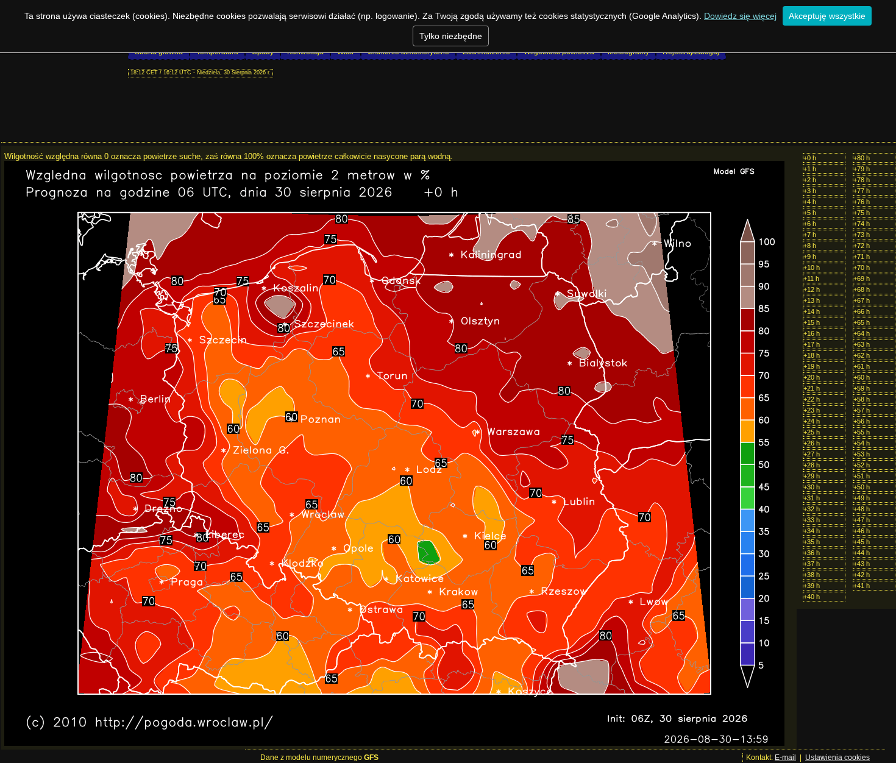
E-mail (785, 757)
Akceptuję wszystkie (827, 16)
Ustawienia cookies (837, 757)
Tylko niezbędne (450, 36)
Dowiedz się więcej (740, 16)
